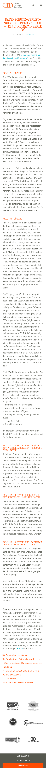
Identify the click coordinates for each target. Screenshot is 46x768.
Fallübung (7, 667)
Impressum (23, 755)
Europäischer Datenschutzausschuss (25, 663)
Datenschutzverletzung (16, 655)
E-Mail (20, 648)
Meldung (22, 765)
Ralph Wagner (29, 34)
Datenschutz (23, 760)
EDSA (5, 663)
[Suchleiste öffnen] (33, 5)
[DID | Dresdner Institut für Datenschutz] (12, 5)
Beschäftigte (12, 659)
